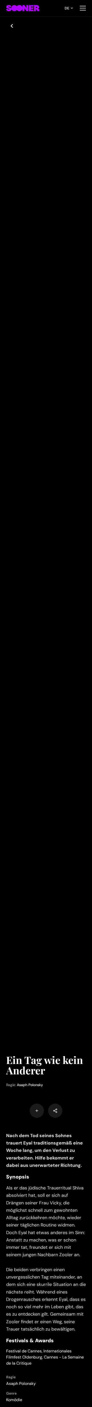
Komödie (14, 1399)
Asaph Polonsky (30, 1085)
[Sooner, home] (22, 8)
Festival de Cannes (24, 1351)
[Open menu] (83, 8)
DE (67, 8)
